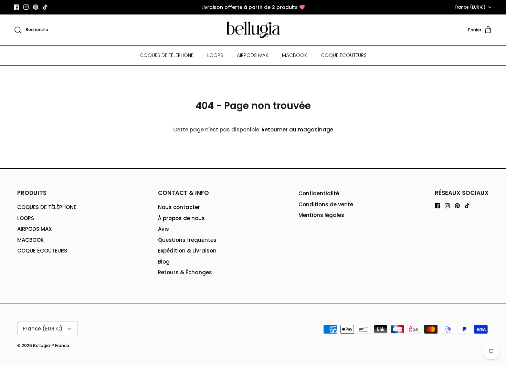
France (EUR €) (470, 7)
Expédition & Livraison (187, 250)
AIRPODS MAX (252, 55)
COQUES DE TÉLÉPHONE (166, 55)
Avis (163, 229)
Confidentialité (318, 193)
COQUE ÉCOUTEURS (344, 55)
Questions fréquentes (187, 240)
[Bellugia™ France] (253, 30)
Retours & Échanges (185, 272)
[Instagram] (26, 7)
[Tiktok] (45, 7)
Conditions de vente (325, 204)
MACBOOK (294, 55)
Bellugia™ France (51, 345)
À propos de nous (181, 218)
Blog (164, 261)
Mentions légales (321, 215)
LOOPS (215, 55)
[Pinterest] (35, 7)
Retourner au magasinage (297, 129)
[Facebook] (16, 7)
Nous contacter (179, 207)
